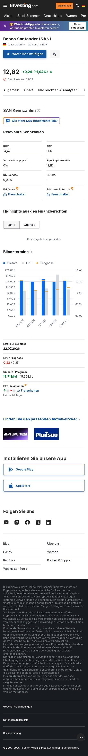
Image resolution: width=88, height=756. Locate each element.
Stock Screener (28, 16)
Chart (28, 90)
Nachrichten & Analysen (58, 90)
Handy (7, 552)
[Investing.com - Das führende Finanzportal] (24, 5)
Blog (6, 543)
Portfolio (9, 560)
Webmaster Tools (15, 568)
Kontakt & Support (59, 560)
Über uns (53, 543)
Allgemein (11, 90)
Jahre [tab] (11, 224)
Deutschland (53, 16)
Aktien (8, 16)
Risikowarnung (12, 733)
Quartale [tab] (29, 224)
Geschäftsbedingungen (17, 706)
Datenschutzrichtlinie (15, 719)
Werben (52, 552)
